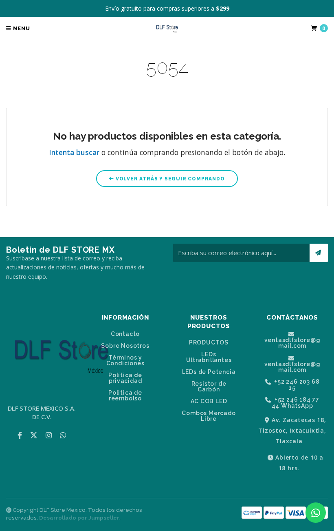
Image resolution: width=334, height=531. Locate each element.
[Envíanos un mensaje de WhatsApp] (315, 512)
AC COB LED (209, 401)
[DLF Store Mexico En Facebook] (20, 435)
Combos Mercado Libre (208, 416)
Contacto (125, 334)
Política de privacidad (125, 378)
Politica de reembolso (125, 395)
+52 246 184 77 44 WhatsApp (295, 403)
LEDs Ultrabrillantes (209, 357)
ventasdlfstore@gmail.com (292, 343)
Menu (20, 28)
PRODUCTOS (209, 342)
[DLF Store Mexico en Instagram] (49, 435)
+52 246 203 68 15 (295, 385)
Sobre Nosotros (125, 346)
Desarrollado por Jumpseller (79, 518)
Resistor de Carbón (208, 386)
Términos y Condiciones (125, 360)
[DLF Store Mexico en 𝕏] (33, 435)
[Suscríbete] (319, 253)
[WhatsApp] (63, 435)
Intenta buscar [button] (74, 152)
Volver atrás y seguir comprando (169, 179)
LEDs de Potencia (209, 372)
